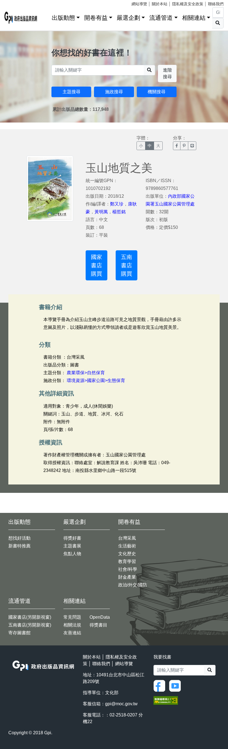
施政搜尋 (114, 91)
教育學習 (127, 561)
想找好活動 (19, 538)
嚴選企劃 (128, 17)
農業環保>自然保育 (86, 372)
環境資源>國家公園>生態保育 (96, 380)
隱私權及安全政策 (187, 4)
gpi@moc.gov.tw (121, 703)
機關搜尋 (156, 91)
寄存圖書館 (19, 632)
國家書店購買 (96, 265)
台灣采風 (127, 538)
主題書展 (72, 546)
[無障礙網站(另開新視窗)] (165, 699)
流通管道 (161, 17)
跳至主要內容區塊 (15, 3)
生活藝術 (127, 546)
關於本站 (159, 4)
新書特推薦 (19, 546)
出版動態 (63, 17)
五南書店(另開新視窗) (29, 625)
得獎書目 (98, 625)
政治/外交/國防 (132, 584)
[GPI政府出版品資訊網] (20, 17)
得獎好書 (72, 538)
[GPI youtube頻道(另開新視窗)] (176, 685)
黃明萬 (101, 211)
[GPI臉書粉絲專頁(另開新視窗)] (160, 685)
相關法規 (72, 625)
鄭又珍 (116, 204)
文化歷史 (127, 553)
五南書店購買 (126, 265)
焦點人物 (72, 553)
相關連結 (193, 17)
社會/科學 (127, 569)
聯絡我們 (216, 4)
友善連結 (72, 632)
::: (45, 16)
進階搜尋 (167, 73)
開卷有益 (96, 17)
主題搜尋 (71, 91)
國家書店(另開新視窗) (29, 617)
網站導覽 (139, 4)
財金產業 (127, 577)
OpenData (100, 617)
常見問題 (72, 617)
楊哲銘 (119, 211)
